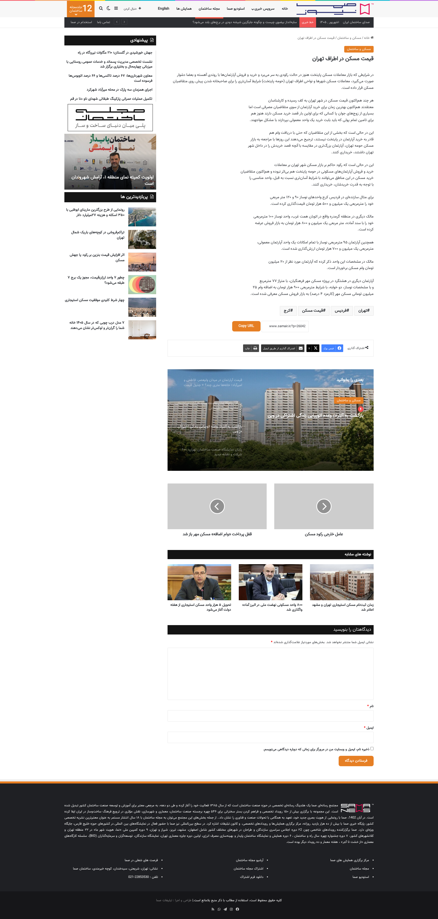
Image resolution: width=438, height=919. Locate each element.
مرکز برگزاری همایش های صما (349, 860)
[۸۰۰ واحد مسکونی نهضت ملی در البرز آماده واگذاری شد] (270, 582)
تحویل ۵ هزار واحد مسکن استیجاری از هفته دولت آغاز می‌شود (200, 607)
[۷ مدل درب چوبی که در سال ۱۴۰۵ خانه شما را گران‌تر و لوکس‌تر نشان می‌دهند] (142, 329)
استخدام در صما (81, 22)
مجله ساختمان (209, 9)
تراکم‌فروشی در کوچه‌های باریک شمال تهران (97, 235)
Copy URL (246, 326)
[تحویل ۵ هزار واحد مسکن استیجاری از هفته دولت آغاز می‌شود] (199, 582)
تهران (362, 311)
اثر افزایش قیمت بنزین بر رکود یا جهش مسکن (97, 257)
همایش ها (184, 9)
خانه (285, 9)
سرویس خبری (264, 9)
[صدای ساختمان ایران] (335, 9)
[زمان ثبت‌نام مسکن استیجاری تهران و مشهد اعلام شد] (342, 582)
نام (370, 706)
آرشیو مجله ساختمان (249, 860)
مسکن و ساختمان (349, 38)
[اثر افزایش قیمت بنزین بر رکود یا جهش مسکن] (142, 262)
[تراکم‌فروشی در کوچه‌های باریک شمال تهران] (142, 239)
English (163, 9)
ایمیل (369, 727)
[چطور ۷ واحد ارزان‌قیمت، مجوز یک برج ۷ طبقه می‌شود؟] (142, 284)
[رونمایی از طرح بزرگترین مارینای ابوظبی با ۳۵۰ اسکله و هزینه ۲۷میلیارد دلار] (142, 216)
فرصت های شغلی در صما (141, 860)
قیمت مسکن (312, 311)
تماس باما (103, 22)
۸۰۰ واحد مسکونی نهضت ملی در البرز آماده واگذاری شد (272, 607)
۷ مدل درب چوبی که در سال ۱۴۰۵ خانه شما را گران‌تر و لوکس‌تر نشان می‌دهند (96, 325)
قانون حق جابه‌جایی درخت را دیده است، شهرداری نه (96, 180)
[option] (270, 420)
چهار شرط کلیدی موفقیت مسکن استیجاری (94, 300)
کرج (287, 311)
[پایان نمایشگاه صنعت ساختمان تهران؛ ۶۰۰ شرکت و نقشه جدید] (270, 420)
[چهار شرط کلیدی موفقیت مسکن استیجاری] (142, 307)
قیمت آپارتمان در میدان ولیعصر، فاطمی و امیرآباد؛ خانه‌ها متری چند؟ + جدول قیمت (242, 22)
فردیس (340, 311)
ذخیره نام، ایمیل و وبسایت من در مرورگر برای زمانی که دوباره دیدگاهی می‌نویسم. (316, 749)
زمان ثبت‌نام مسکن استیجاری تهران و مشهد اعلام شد (343, 607)
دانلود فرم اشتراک (251, 877)
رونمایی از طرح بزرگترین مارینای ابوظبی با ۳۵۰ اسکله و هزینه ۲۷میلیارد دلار (95, 212)
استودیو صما (236, 9)
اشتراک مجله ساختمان (248, 868)
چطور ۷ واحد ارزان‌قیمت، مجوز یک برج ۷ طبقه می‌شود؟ (96, 280)
